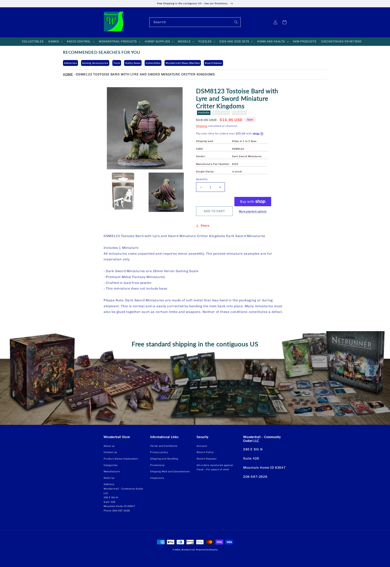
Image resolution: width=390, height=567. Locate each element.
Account (202, 446)
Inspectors (157, 478)
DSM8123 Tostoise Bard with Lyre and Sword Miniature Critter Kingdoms (145, 74)
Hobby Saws (133, 63)
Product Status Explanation (121, 458)
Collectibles (153, 63)
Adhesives (70, 63)
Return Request (206, 458)
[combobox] (195, 22)
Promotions (157, 465)
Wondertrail (188, 550)
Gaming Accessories (95, 63)
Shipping (201, 126)
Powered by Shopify (207, 550)
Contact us (110, 452)
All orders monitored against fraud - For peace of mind (215, 467)
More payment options (253, 211)
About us (109, 446)
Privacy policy (159, 452)
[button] (55, 41)
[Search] (236, 22)
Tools (116, 63)
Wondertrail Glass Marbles (183, 63)
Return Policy (205, 452)
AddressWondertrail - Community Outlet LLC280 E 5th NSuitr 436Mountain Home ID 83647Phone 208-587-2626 (123, 497)
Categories (111, 465)
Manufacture (112, 471)
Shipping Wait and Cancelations (170, 471)
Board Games (213, 63)
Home (68, 74)
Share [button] (205, 225)
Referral (109, 478)
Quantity (202, 179)
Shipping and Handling (164, 458)
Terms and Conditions (164, 446)
